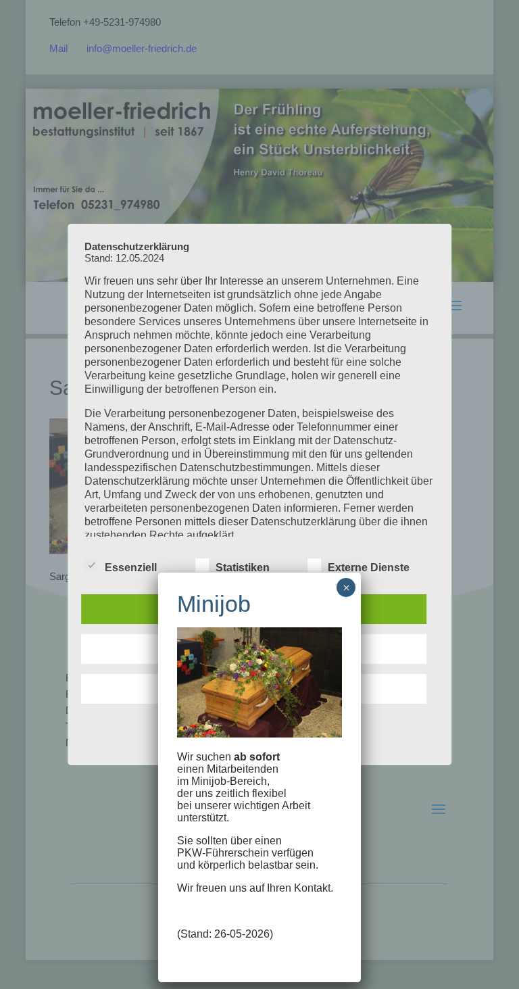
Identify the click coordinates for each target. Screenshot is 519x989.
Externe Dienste (369, 567)
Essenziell (131, 567)
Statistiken (243, 567)
